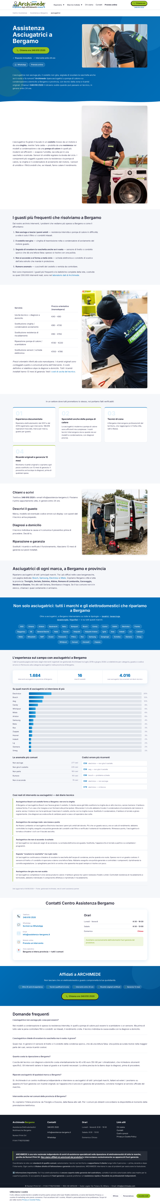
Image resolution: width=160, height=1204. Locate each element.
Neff (42, 637)
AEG (21, 626)
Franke (137, 626)
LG (130, 632)
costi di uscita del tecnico (63, 371)
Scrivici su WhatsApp (33, 926)
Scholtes (117, 637)
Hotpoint (77, 632)
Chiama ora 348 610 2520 (32, 50)
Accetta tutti (143, 1196)
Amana (31, 626)
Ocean (51, 637)
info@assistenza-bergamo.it (36, 934)
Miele (63, 578)
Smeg (139, 637)
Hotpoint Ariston (91, 632)
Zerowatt (86, 642)
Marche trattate (73, 5)
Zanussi (75, 642)
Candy (94, 626)
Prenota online (111, 5)
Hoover (66, 632)
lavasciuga (115, 616)
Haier (56, 632)
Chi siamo (89, 5)
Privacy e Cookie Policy (126, 1136)
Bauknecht (53, 626)
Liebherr (139, 632)
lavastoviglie (62, 620)
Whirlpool (63, 642)
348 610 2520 (29, 917)
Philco (73, 637)
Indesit (121, 632)
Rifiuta (115, 1196)
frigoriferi (74, 620)
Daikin (114, 626)
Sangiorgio (105, 637)
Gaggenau (21, 632)
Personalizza (128, 1196)
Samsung (43, 578)
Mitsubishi (31, 637)
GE (31, 632)
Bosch (35, 578)
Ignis (104, 632)
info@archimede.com (126, 1186)
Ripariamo (58, 5)
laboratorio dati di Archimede (65, 275)
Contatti (99, 5)
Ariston (41, 626)
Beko (64, 626)
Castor (104, 626)
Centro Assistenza (20, 13)
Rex (82, 637)
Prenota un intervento (33, 943)
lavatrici (105, 616)
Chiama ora (140, 3)
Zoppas (97, 642)
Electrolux (53, 578)
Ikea (112, 632)
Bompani (74, 626)
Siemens (129, 637)
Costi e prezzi (122, 1133)
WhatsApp (21, 65)
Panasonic (62, 637)
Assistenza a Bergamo (39, 13)
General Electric (43, 632)
